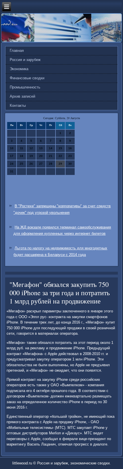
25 (21, 163)
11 (21, 148)
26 (31, 163)
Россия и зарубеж (25, 60)
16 (70, 148)
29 (60, 163)
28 (50, 163)
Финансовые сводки (27, 78)
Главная (17, 50)
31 (11, 171)
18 (21, 155)
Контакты (18, 105)
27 (41, 163)
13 (41, 148)
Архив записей (22, 96)
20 (41, 155)
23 (70, 155)
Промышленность (25, 87)
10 (11, 148)
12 (31, 148)
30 (70, 163)
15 (60, 148)
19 (31, 155)
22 (60, 155)
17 (11, 155)
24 (11, 163)
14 (50, 148)
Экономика (19, 69)
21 (50, 155)
